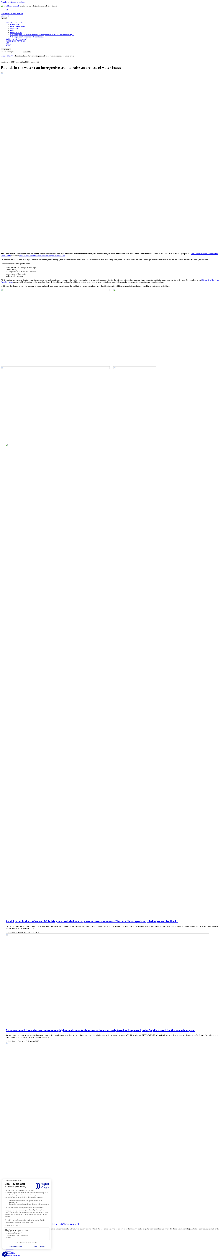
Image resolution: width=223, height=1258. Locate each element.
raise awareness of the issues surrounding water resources (42, 256)
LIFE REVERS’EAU (14, 22)
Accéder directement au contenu (13, 2)
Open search (6, 49)
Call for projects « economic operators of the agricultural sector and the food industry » (42, 35)
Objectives (14, 28)
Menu (4, 18)
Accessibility (10, 1253)
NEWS (8, 45)
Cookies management (13, 1255)
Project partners (16, 33)
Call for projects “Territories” (16, 39)
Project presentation (17, 26)
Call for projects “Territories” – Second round (27, 37)
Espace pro (5, 16)
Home (3, 56)
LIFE (8, 43)
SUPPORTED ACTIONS (15, 41)
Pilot (12, 31)
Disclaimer (9, 1249)
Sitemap (8, 1251)
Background (14, 24)
